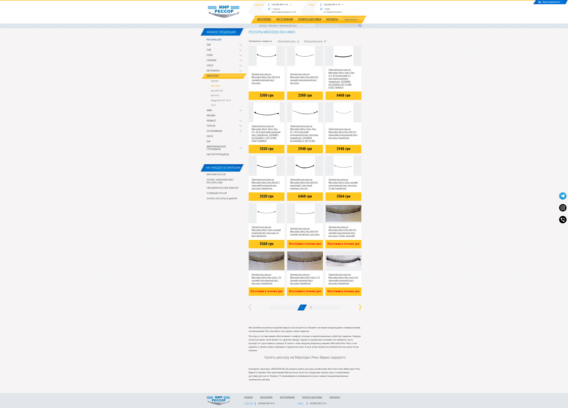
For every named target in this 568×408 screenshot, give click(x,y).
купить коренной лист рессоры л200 (220, 181)
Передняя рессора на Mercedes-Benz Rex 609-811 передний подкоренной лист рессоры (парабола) (343, 133)
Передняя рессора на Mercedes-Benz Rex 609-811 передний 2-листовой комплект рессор (304, 184)
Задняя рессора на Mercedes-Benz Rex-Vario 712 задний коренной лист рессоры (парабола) (305, 279)
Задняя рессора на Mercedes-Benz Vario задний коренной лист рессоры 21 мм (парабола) (266, 231)
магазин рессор (216, 174)
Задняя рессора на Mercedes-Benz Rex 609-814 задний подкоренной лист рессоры (304, 78)
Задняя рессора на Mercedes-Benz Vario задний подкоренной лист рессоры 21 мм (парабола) (343, 184)
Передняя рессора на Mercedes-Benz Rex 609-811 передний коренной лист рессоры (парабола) (266, 184)
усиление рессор (217, 193)
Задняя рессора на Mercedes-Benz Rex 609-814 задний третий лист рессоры (305, 231)
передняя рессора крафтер (223, 188)
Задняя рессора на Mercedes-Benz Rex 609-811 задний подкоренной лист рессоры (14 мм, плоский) (343, 231)
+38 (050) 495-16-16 (331, 5)
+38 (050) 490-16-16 (279, 5)
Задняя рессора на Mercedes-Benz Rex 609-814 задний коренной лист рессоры (266, 78)
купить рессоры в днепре (222, 198)
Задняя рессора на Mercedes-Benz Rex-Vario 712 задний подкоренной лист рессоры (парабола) (266, 279)
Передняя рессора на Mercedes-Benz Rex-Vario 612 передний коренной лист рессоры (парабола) (343, 279)
